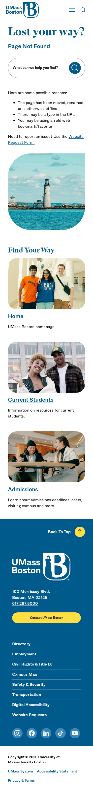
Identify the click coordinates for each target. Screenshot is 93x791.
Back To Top (59, 532)
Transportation (26, 694)
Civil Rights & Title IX (32, 664)
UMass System (20, 771)
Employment (24, 654)
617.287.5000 (25, 603)
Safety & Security (29, 684)
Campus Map (24, 674)
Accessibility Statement (57, 771)
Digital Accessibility (31, 705)
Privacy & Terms (21, 780)
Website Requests (29, 715)
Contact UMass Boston (46, 618)
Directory (21, 644)
